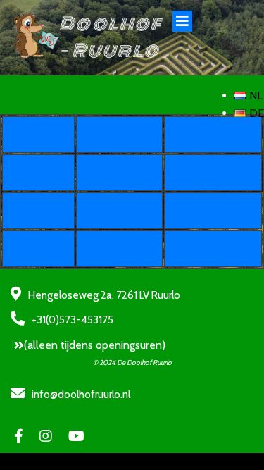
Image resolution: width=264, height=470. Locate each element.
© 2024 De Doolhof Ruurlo (132, 362)
